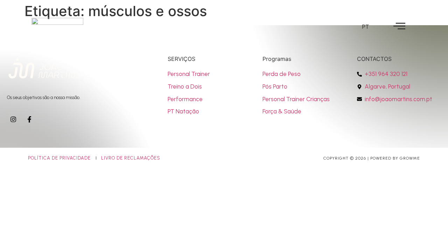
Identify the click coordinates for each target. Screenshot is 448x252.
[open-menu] (399, 26)
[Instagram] (13, 119)
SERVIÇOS (181, 58)
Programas (276, 58)
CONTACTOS (374, 58)
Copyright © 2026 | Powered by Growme (371, 158)
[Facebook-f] (29, 119)
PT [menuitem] (365, 26)
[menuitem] (365, 26)
